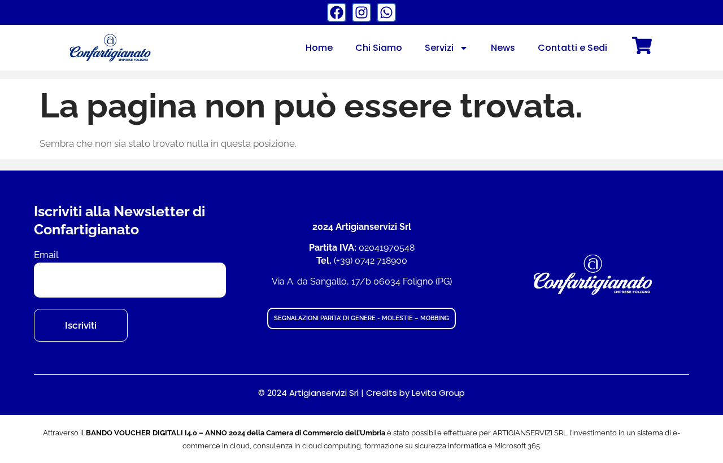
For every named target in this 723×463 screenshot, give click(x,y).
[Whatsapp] (386, 12)
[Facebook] (336, 12)
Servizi (439, 47)
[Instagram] (361, 12)
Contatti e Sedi (572, 47)
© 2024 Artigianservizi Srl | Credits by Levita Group (361, 393)
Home (319, 47)
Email (46, 255)
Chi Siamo (378, 47)
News (503, 47)
